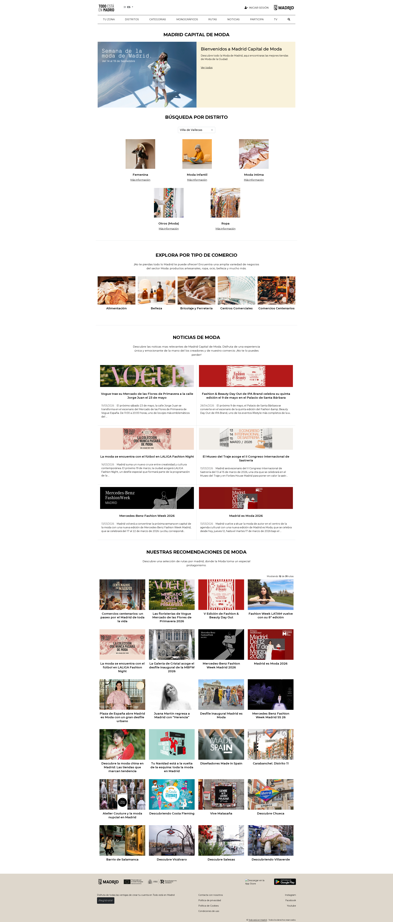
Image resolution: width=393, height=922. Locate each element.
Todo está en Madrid (258, 920)
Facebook (290, 900)
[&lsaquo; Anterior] (101, 290)
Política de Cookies (208, 905)
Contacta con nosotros (210, 895)
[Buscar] (288, 19)
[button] (132, 19)
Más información (140, 179)
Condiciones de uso (208, 911)
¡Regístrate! (105, 900)
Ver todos (206, 67)
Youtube (291, 905)
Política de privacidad (209, 900)
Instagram (290, 895)
